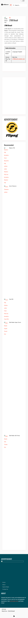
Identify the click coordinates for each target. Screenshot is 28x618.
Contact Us (5, 589)
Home (3, 582)
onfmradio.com (14, 601)
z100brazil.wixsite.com (18, 59)
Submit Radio (5, 587)
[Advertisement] (14, 97)
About (3, 584)
